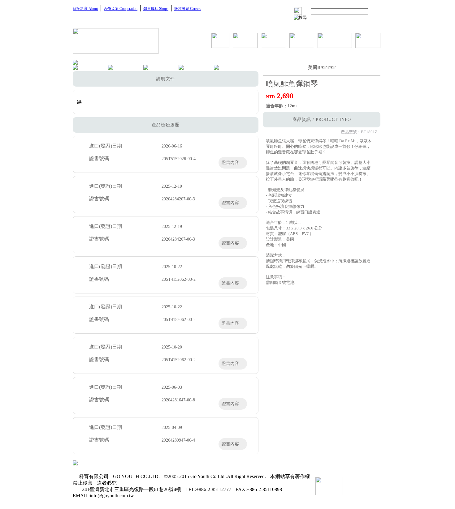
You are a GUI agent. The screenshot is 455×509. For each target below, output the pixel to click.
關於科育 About (85, 8)
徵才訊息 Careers (187, 8)
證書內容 (230, 162)
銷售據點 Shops (155, 8)
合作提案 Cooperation (120, 8)
